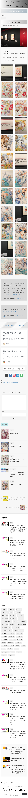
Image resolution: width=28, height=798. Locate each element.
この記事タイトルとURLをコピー (15, 369)
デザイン (19, 633)
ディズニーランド (18, 630)
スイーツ (13, 624)
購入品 (19, 652)
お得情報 (12, 615)
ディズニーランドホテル (8, 633)
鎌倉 (4, 655)
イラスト (4, 380)
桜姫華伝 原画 (14, 433)
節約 (12, 652)
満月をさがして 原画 (15, 446)
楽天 (24, 645)
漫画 (10, 649)
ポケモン (19, 636)
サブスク (5, 624)
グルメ (16, 621)
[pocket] (14, 375)
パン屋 (4, 636)
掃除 (12, 645)
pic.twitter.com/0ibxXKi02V (12, 294)
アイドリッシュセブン (15, 484)
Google (18, 609)
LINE (4, 612)
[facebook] (10, 375)
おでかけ (5, 615)
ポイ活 (11, 636)
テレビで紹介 (6, 627)
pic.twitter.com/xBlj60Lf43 (10, 311)
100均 (4, 609)
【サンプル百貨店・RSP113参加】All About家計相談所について (18, 555)
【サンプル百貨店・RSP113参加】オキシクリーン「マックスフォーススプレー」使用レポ (18, 596)
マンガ (4, 639)
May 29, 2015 (21, 298)
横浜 (4, 649)
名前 (3, 411)
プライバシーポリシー (8, 783)
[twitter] (6, 375)
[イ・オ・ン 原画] (17, 375)
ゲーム (23, 621)
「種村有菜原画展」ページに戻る (14, 325)
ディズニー (15, 627)
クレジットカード (6, 621)
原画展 (12, 382)
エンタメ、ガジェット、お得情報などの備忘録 (14, 786)
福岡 (16, 649)
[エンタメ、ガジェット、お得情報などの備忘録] (14, 6)
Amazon (11, 609)
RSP (10, 612)
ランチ (19, 639)
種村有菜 (16, 382)
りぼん (4, 382)
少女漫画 (18, 642)
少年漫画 (5, 645)
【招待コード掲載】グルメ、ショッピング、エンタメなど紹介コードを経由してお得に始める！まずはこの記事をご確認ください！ (18, 769)
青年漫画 (11, 655)
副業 (4, 642)
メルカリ (12, 639)
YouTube (18, 612)
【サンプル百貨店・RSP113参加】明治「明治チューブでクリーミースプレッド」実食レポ (18, 542)
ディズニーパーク (6, 630)
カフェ (20, 618)
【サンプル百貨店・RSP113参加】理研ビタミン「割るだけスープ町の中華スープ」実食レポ (18, 568)
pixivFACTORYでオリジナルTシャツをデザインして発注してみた (17, 474)
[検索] (24, 794)
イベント (5, 618)
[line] (21, 375)
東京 (18, 645)
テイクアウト (22, 624)
